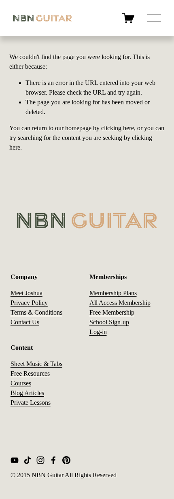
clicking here (117, 128)
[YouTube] (15, 460)
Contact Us (25, 322)
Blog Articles (27, 392)
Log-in (98, 331)
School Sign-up (109, 322)
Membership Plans (113, 293)
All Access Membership (120, 302)
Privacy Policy (29, 302)
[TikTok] (27, 460)
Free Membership (111, 312)
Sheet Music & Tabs (36, 363)
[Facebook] (53, 460)
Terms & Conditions (36, 312)
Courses (21, 383)
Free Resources (30, 373)
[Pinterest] (66, 460)
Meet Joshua (26, 293)
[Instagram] (40, 460)
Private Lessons (31, 402)
